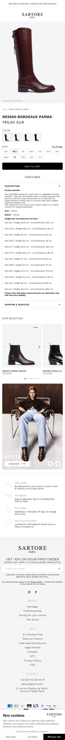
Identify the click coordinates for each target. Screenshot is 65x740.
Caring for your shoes (32, 615)
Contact (32, 652)
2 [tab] (32, 102)
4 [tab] (31, 378)
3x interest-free (33, 634)
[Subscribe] (59, 568)
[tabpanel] (32, 62)
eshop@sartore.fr (33, 684)
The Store (32, 619)
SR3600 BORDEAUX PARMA (19, 109)
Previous (4, 347)
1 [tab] (12, 102)
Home (4, 109)
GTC (32, 656)
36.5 (32, 152)
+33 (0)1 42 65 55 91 (32, 679)
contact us (28, 527)
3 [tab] (53, 102)
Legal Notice (32, 647)
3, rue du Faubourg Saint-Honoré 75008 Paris (32, 690)
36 (24, 152)
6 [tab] (35, 378)
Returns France (32, 639)
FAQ (32, 665)
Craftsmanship (32, 611)
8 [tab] (39, 378)
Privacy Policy (36, 582)
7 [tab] (37, 378)
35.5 (15, 152)
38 (58, 152)
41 (41, 158)
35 (7, 152)
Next (39, 347)
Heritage (32, 606)
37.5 (49, 152)
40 (33, 158)
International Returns (32, 643)
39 (15, 158)
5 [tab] (33, 378)
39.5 (24, 158)
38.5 (7, 158)
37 (41, 152)
